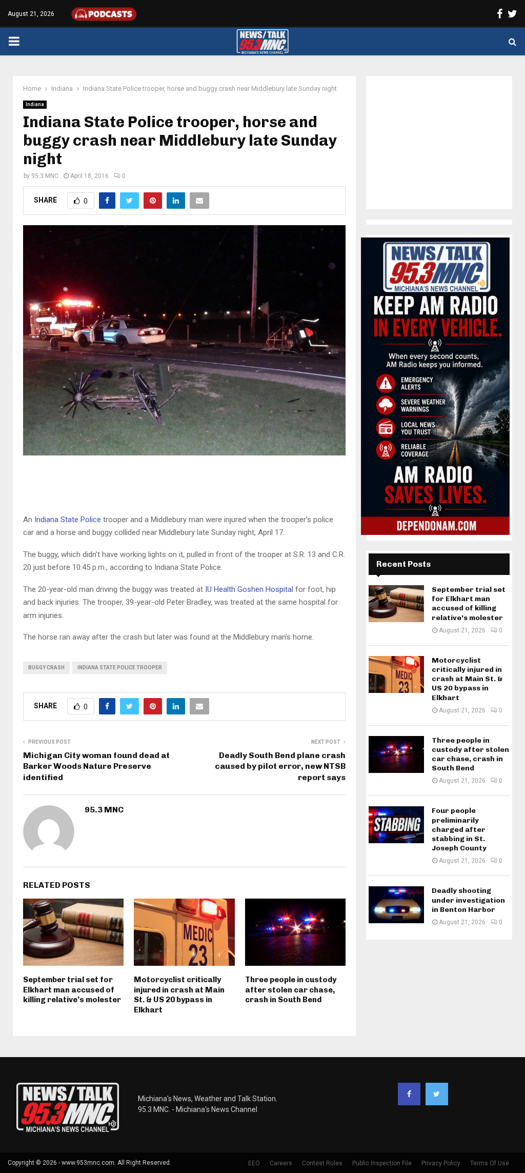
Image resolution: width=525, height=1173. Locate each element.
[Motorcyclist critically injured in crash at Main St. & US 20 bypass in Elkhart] (396, 674)
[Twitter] (437, 1094)
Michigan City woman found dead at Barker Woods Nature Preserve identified (96, 766)
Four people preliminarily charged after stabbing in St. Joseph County (459, 829)
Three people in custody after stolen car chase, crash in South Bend (290, 989)
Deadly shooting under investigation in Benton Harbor (468, 899)
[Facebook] (409, 1094)
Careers (281, 1163)
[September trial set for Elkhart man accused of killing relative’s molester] (396, 603)
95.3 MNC (44, 176)
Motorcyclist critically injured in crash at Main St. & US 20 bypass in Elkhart (179, 995)
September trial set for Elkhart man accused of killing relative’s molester (72, 989)
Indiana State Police (66, 519)
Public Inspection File (382, 1163)
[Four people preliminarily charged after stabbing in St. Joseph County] (396, 824)
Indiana (35, 104)
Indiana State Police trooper (119, 667)
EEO (254, 1163)
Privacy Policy (440, 1163)
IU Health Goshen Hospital (250, 589)
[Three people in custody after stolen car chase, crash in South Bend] (396, 754)
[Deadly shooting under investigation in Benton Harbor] (396, 904)
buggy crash (46, 667)
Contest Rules (322, 1163)
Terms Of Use (489, 1163)
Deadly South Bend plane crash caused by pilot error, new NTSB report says (280, 766)
